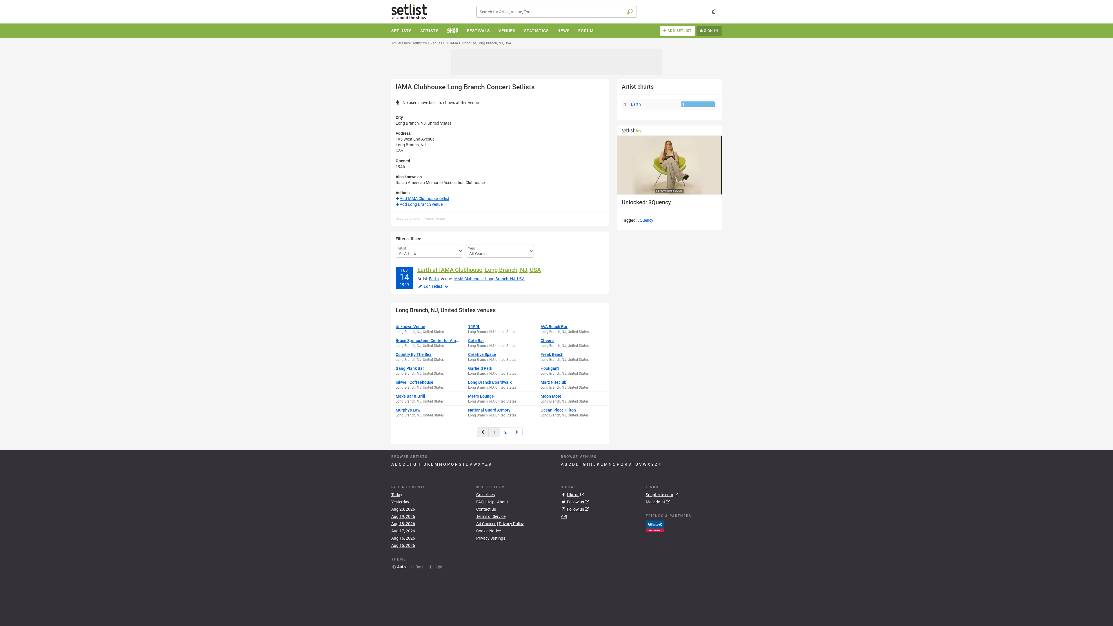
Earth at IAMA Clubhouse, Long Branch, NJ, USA (479, 269)
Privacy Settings (490, 538)
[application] (669, 165)
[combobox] (556, 12)
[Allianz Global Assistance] (655, 526)
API (564, 516)
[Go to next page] (517, 432)
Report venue (434, 218)
